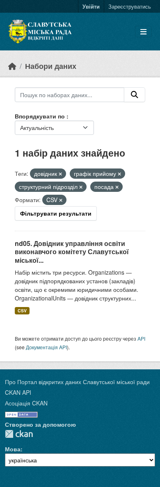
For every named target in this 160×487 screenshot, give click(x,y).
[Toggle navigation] (143, 32)
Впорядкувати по (40, 116)
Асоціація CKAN (26, 403)
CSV (22, 310)
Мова (13, 449)
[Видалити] (60, 174)
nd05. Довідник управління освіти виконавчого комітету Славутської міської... (72, 252)
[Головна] (12, 66)
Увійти (91, 6)
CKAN (19, 434)
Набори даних (50, 66)
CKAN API (18, 392)
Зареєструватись (129, 6)
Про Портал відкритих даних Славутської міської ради (77, 382)
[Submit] (134, 94)
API (141, 338)
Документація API (46, 347)
